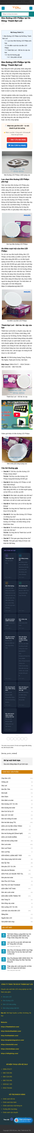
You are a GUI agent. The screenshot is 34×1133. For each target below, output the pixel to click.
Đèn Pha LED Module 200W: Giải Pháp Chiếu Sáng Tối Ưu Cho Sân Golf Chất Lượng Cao (20, 952)
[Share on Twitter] (15, 738)
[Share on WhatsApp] (8, 738)
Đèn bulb (4, 793)
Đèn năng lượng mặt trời (11, 1008)
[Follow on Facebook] (11, 1119)
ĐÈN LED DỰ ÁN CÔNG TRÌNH (11, 826)
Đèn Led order (6, 844)
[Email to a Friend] (18, 738)
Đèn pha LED (7, 997)
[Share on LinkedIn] (25, 738)
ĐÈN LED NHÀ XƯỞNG (9, 837)
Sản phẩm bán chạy (7, 922)
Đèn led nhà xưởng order (9, 841)
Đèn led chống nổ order (9, 819)
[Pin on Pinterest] (22, 738)
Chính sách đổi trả (9, 1099)
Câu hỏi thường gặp (12, 55)
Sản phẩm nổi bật (14, 57)
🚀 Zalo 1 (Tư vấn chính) (17, 140)
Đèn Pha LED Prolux (8, 881)
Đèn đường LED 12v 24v (9, 804)
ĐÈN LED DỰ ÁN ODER (9, 830)
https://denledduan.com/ (10, 1049)
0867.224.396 (7, 1077)
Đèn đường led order (8, 808)
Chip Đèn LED (6, 778)
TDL (30, 1130)
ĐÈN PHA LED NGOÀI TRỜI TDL (12, 874)
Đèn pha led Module (8, 870)
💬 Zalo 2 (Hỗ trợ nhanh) (17, 145)
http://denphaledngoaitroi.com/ (12, 1040)
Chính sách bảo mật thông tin (12, 1106)
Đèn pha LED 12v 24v (8, 866)
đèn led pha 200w (8, 747)
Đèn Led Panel (6, 848)
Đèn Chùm (4, 797)
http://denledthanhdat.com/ (11, 1031)
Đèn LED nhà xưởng (9, 1004)
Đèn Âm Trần (5, 789)
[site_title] (17, 1130)
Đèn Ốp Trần (5, 863)
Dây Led (4, 786)
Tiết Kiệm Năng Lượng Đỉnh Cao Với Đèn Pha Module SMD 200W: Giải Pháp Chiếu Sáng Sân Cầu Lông (19, 936)
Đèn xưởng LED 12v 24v (9, 907)
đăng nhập (13, 764)
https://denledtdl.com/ (9, 1044)
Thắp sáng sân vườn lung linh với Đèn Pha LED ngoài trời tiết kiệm (19, 967)
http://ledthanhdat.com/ (9, 1035)
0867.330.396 (7, 1073)
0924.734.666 (7, 1088)
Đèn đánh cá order (7, 800)
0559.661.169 (7, 1084)
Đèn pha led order (7, 877)
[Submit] (31, 14)
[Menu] (3, 8)
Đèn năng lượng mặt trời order (11, 859)
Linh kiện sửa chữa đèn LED (10, 911)
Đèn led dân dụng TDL (8, 822)
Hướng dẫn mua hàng (10, 1109)
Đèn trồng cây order (7, 903)
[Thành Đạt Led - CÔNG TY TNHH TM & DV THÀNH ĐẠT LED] (17, 8)
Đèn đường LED (8, 1000)
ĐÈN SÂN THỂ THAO (8, 889)
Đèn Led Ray (5, 852)
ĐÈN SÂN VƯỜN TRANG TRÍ (10, 896)
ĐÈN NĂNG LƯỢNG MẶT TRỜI (11, 855)
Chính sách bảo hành (9, 1102)
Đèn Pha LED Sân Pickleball (10, 885)
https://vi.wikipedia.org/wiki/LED (12, 286)
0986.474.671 (7, 1069)
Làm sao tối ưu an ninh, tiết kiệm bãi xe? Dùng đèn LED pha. (19, 943)
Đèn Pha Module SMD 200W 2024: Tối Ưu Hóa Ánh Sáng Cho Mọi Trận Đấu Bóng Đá (20, 960)
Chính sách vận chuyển (10, 1112)
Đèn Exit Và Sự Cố (7, 811)
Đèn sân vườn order (7, 892)
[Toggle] (32, 826)
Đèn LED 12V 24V (7, 815)
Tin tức (17, 745)
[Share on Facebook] (11, 738)
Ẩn (22, 32)
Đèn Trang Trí (5, 900)
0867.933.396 (7, 1080)
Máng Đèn (4, 914)
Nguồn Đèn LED (6, 918)
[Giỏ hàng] (30, 8)
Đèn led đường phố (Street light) (12, 833)
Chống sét (4, 782)
